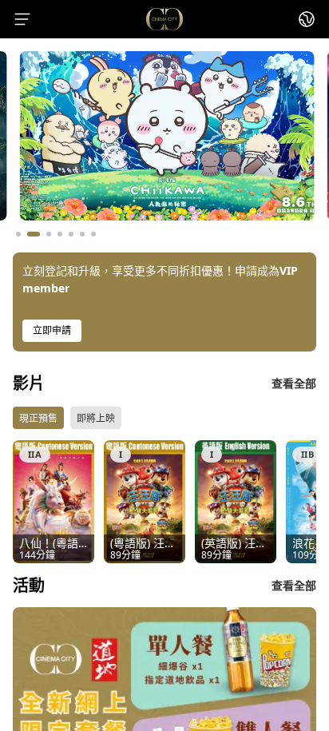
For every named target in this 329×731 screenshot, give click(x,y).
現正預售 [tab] (38, 418)
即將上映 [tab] (96, 418)
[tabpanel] (164, 501)
